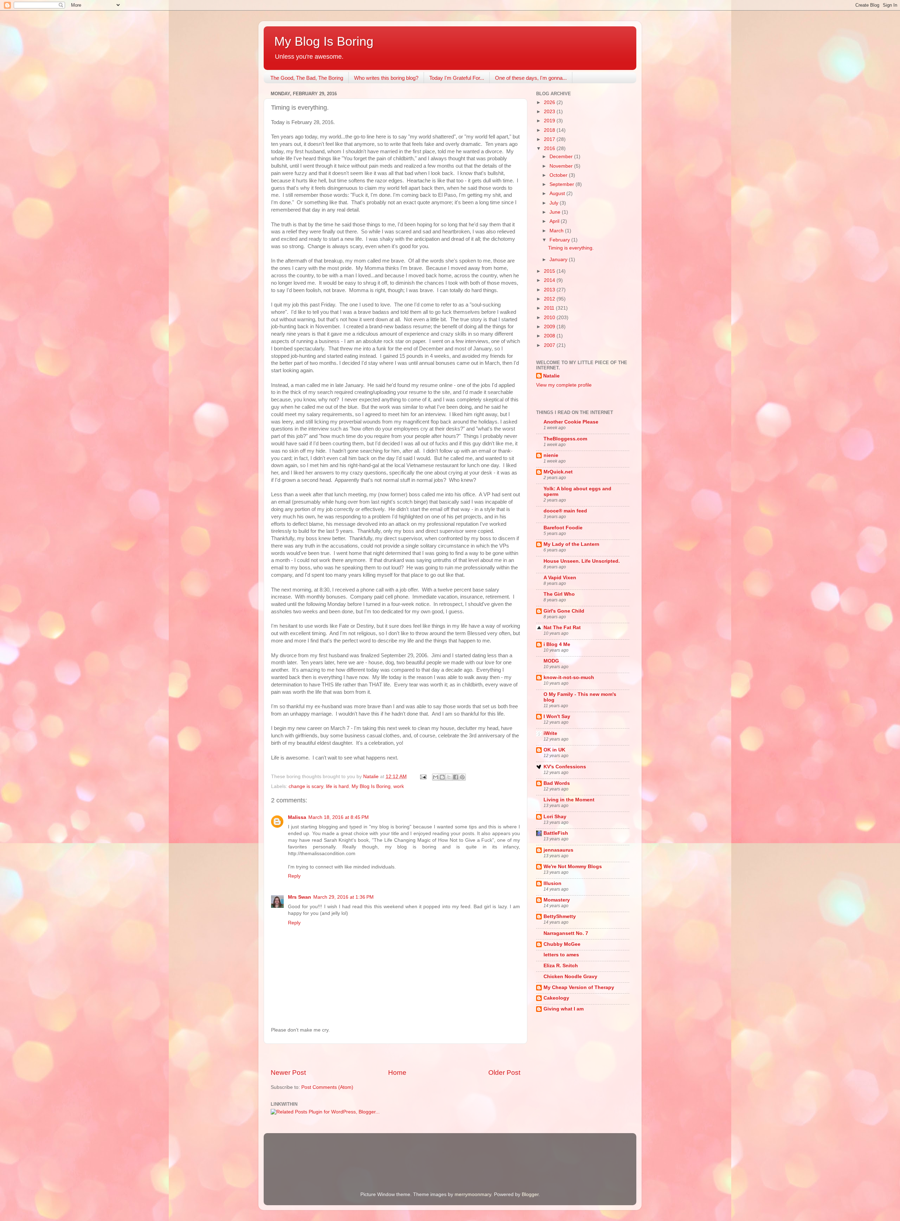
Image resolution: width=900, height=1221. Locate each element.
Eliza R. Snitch (561, 965)
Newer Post (288, 1072)
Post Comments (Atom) (327, 1087)
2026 (550, 102)
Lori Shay (555, 816)
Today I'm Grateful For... (456, 78)
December (561, 156)
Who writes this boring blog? (386, 78)
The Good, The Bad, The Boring (306, 78)
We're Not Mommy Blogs (573, 866)
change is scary (306, 786)
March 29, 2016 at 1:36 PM (343, 897)
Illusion (552, 883)
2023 (550, 111)
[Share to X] (448, 777)
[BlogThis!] (442, 777)
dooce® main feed (565, 510)
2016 (550, 148)
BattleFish (556, 833)
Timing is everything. (571, 248)
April (555, 221)
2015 (550, 271)
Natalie (551, 376)
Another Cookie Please (571, 422)
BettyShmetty (560, 916)
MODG (551, 661)
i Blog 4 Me (557, 644)
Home (397, 1072)
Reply (294, 876)
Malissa (297, 817)
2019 (550, 120)
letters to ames (561, 954)
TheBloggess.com (565, 438)
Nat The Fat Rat (562, 627)
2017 (550, 139)
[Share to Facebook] (455, 777)
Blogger (530, 1194)
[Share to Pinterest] (462, 777)
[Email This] (435, 777)
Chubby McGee (562, 944)
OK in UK (554, 749)
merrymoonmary (473, 1194)
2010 (550, 317)
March (557, 230)
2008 (550, 335)
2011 (550, 308)
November (561, 166)
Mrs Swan (299, 897)
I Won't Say (557, 716)
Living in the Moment (569, 799)
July (554, 203)
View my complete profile (564, 385)
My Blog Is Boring (323, 41)
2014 (550, 280)
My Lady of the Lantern (571, 544)
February (560, 240)
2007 (550, 345)
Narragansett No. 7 (566, 933)
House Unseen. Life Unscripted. (582, 561)
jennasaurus (558, 850)
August (557, 193)
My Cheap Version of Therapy (579, 987)
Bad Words (557, 783)
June (555, 212)
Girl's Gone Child (564, 611)
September (562, 184)
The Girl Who (559, 594)
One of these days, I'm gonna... (531, 78)
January (559, 259)
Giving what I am (564, 1009)
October (559, 175)
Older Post (504, 1072)
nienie (551, 455)
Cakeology (556, 998)
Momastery (557, 900)
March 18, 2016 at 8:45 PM (338, 817)
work (398, 786)
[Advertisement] (395, 1056)
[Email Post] (423, 776)
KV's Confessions (565, 766)
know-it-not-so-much (569, 677)
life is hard (337, 786)
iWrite (550, 733)
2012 (550, 299)
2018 (550, 130)
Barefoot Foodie (563, 527)
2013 (550, 289)
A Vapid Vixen (560, 577)
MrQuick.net (558, 471)
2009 (550, 326)
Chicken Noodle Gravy (570, 976)
